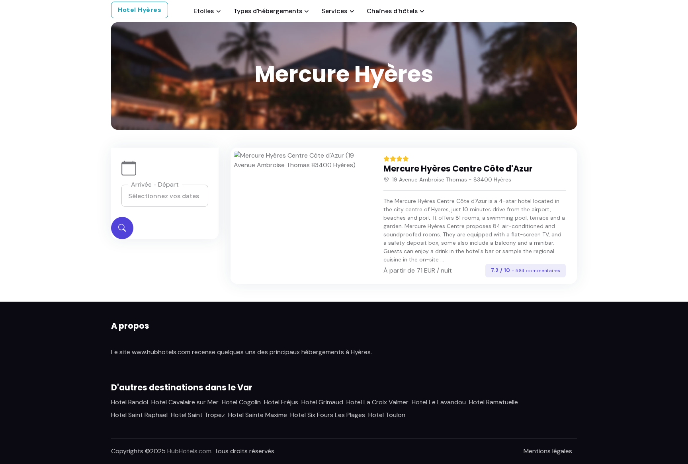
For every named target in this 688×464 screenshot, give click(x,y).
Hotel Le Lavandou (439, 402)
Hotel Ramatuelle (493, 402)
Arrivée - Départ (155, 184)
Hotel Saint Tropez (198, 415)
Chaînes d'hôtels (392, 11)
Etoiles (204, 11)
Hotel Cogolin (241, 402)
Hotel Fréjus (281, 402)
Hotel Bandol (129, 402)
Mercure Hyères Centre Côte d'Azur (458, 168)
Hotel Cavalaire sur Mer (185, 402)
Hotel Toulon (386, 415)
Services (334, 11)
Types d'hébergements (267, 11)
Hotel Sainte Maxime (257, 415)
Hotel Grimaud (322, 402)
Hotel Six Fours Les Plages (327, 415)
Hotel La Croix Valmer (377, 402)
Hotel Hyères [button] (139, 10)
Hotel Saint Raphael (139, 415)
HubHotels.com (189, 451)
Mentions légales (548, 451)
